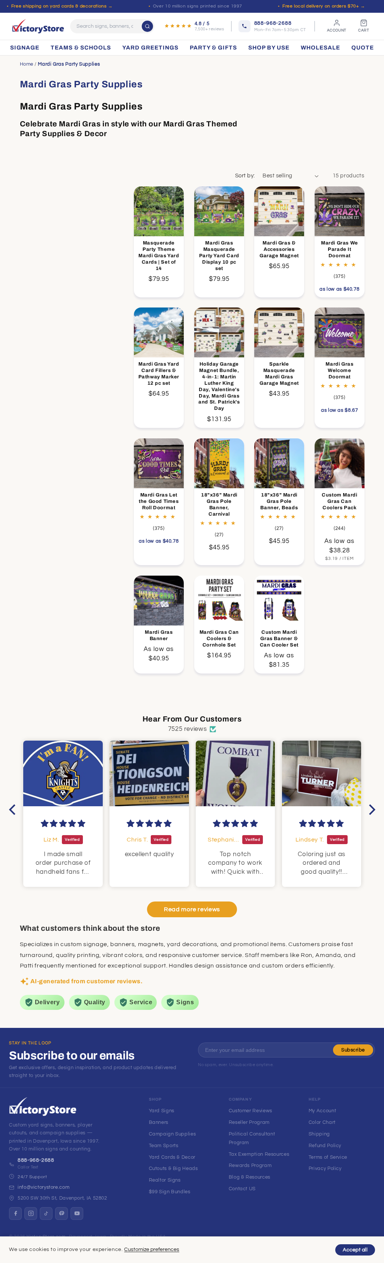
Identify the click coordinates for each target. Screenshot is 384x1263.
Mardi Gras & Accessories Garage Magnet (279, 249)
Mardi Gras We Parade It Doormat (339, 249)
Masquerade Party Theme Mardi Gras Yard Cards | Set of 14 (158, 255)
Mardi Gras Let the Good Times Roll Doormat (158, 501)
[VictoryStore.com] (38, 26)
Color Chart (322, 1122)
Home (27, 64)
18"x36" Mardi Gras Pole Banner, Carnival (219, 504)
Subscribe (353, 1050)
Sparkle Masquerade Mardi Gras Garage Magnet (279, 374)
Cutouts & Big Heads (173, 1168)
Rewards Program (250, 1165)
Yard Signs (161, 1110)
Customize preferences (151, 1249)
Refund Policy (325, 1145)
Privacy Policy (325, 1168)
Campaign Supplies (172, 1134)
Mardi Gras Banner (158, 635)
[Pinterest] (61, 1213)
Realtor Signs (165, 1180)
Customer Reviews (250, 1110)
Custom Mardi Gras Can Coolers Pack (339, 501)
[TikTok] (46, 1213)
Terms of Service (328, 1157)
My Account (322, 1110)
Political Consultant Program (252, 1138)
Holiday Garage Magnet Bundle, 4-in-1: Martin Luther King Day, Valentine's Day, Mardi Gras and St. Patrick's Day (219, 386)
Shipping (319, 1134)
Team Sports (163, 1145)
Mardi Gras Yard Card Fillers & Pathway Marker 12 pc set (158, 374)
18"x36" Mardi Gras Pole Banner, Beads (279, 501)
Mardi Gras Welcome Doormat (339, 371)
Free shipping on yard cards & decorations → (62, 6)
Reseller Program (249, 1122)
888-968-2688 (36, 1160)
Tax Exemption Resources (259, 1154)
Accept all (355, 1249)
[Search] (147, 26)
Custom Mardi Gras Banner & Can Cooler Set (279, 639)
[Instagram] (30, 1213)
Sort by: (245, 175)
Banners (158, 1122)
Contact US (242, 1188)
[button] (14, 809)
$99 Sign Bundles (169, 1191)
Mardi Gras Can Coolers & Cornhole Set (218, 639)
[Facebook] (15, 1213)
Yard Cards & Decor (172, 1157)
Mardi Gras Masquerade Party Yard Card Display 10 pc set (219, 255)
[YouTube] (76, 1213)
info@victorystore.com (43, 1187)
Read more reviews (192, 909)
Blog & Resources (249, 1177)
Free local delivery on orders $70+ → (323, 6)
